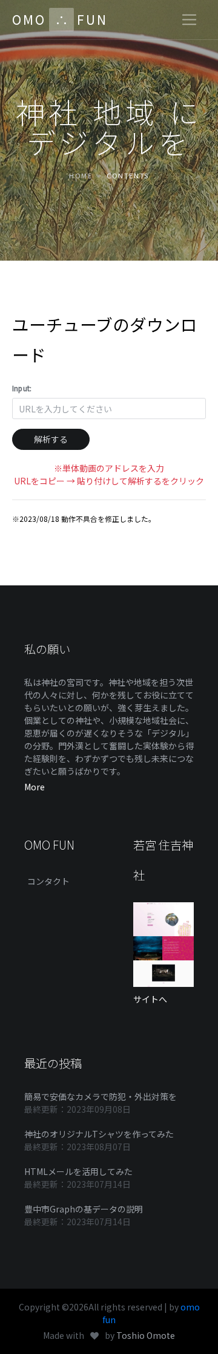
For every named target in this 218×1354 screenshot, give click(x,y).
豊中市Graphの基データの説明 (83, 1209)
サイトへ (150, 999)
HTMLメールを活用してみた (78, 1171)
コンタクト (48, 881)
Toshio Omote (145, 1335)
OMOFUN (60, 19)
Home (80, 175)
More (34, 787)
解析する (51, 439)
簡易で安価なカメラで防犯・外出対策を (100, 1096)
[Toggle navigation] (189, 19)
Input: (21, 388)
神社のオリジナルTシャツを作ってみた (99, 1134)
